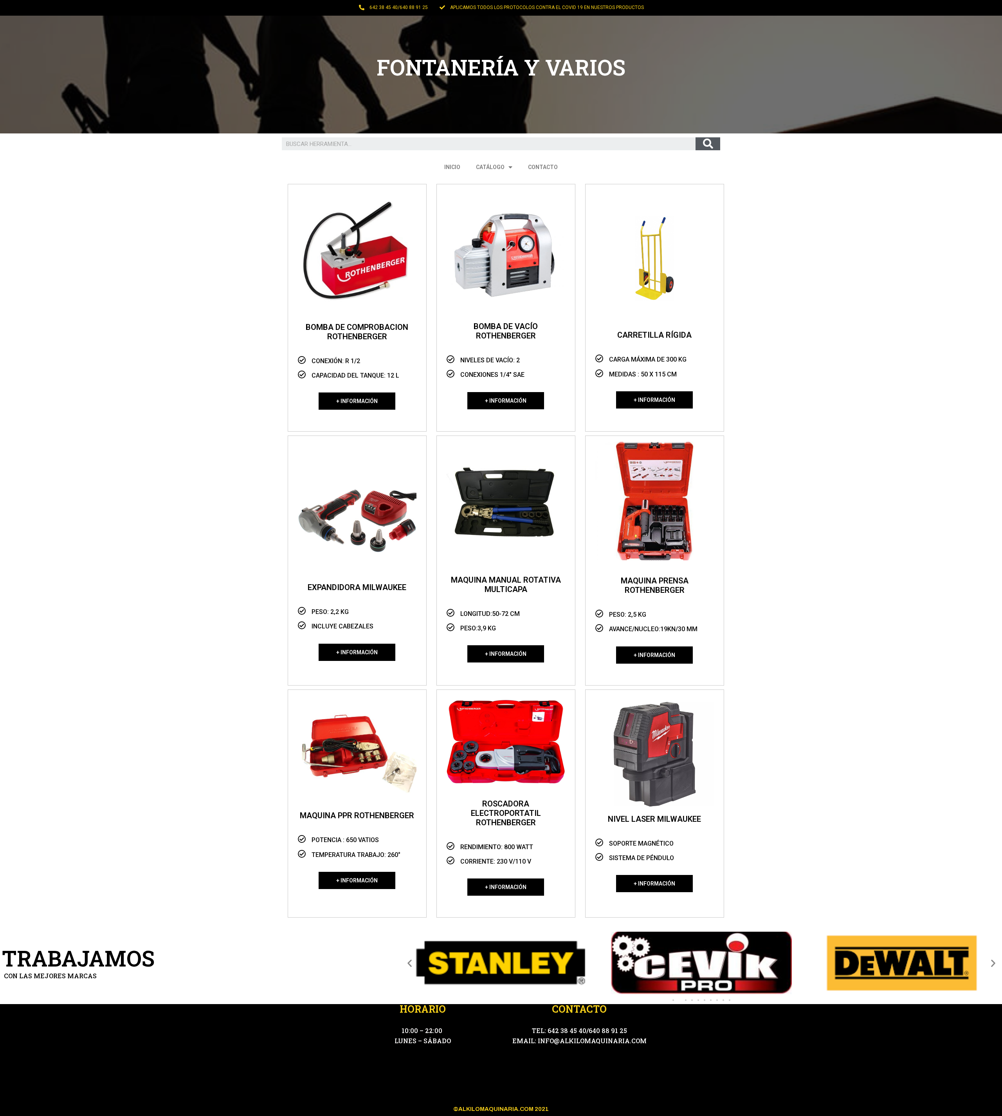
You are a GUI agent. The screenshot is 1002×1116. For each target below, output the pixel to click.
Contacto (543, 167)
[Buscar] (708, 143)
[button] (673, 1000)
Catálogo (490, 167)
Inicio (452, 167)
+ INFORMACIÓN (357, 401)
